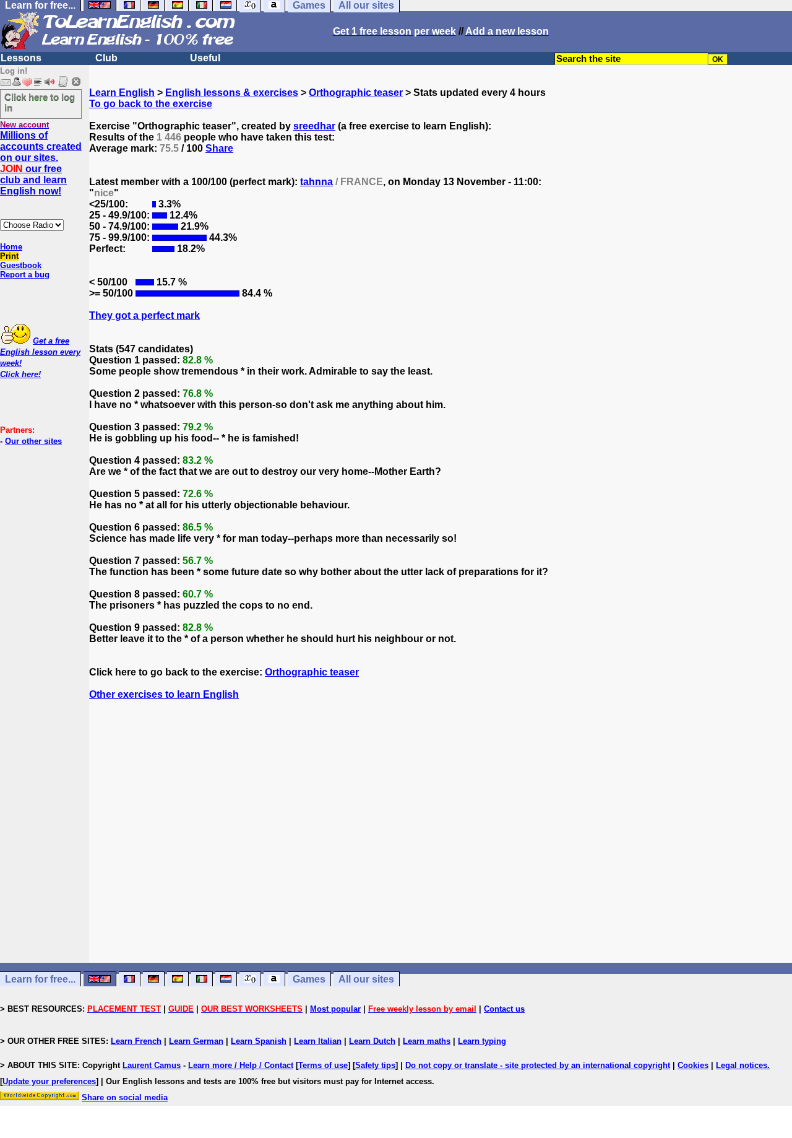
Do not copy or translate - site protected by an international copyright (537, 1065)
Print (9, 256)
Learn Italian (318, 1041)
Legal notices (741, 1065)
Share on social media (125, 1097)
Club (106, 58)
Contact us (504, 1009)
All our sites (366, 979)
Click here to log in (39, 102)
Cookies (693, 1065)
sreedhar (314, 126)
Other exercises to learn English (164, 694)
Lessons (21, 58)
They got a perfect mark (144, 315)
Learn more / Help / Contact (240, 1065)
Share (219, 148)
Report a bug (25, 274)
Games (309, 979)
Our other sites (33, 441)
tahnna (316, 181)
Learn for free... (40, 979)
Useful (205, 58)
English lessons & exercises (231, 92)
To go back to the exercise (150, 103)
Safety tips (375, 1065)
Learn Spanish (258, 1041)
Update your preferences (49, 1081)
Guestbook (20, 265)
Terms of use (323, 1065)
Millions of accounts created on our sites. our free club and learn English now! (41, 163)
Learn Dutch (372, 1041)
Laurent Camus (152, 1065)
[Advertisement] (440, 842)
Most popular (335, 1009)
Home (11, 246)
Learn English (122, 92)
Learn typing (482, 1041)
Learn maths (426, 1041)
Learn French (136, 1041)
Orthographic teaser (356, 92)
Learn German (196, 1041)
